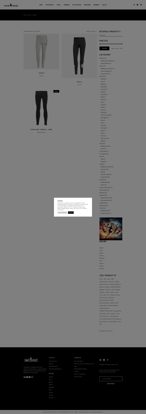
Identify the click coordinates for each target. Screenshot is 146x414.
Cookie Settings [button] (62, 212)
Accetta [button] (71, 212)
